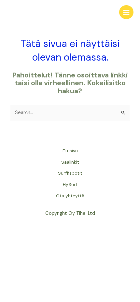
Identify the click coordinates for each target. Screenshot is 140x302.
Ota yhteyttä (70, 196)
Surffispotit (70, 173)
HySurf (70, 184)
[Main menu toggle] (126, 12)
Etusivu (70, 151)
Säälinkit (70, 162)
